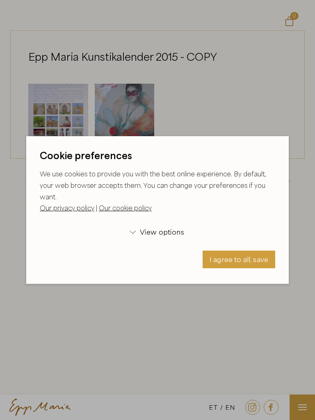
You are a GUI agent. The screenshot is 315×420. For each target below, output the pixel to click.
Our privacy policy (67, 208)
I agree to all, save (239, 259)
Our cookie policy (125, 208)
